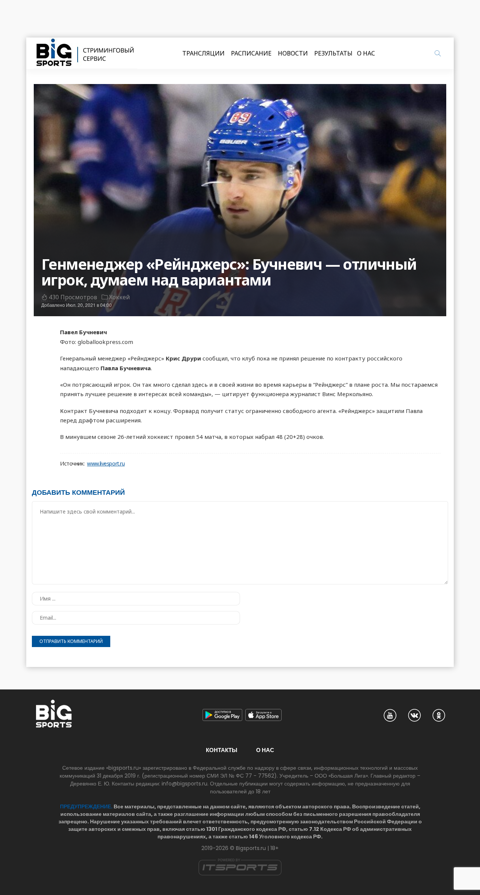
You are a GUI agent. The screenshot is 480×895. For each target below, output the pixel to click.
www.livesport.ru (105, 463)
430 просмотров (73, 297)
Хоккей (119, 297)
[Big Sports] (85, 53)
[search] (437, 53)
